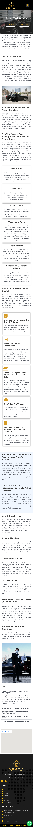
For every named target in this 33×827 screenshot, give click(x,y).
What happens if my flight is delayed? (16, 708)
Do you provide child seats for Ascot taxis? (15, 717)
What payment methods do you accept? (16, 721)
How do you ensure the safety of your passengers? (15, 692)
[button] (27, 5)
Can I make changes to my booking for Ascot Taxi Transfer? (15, 712)
